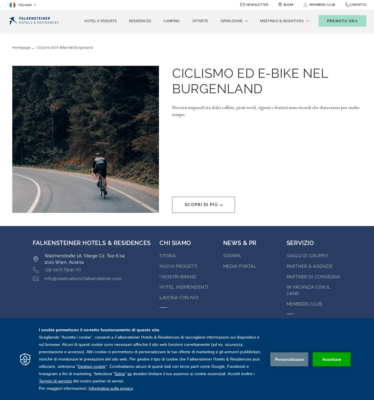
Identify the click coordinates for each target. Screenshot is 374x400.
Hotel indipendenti (184, 287)
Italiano (25, 5)
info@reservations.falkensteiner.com (83, 278)
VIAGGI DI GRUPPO (307, 255)
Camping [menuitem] (171, 21)
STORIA (168, 255)
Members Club (304, 304)
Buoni (288, 5)
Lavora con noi (179, 297)
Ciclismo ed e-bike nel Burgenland (65, 48)
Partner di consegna (313, 277)
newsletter (257, 5)
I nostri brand (178, 277)
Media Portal (239, 266)
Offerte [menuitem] (200, 21)
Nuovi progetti (179, 266)
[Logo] (34, 21)
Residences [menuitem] (140, 21)
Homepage (21, 48)
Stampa (232, 255)
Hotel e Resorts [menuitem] (100, 21)
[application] (187, 359)
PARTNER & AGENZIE (310, 266)
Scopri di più (201, 204)
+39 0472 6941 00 (62, 269)
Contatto (357, 5)
